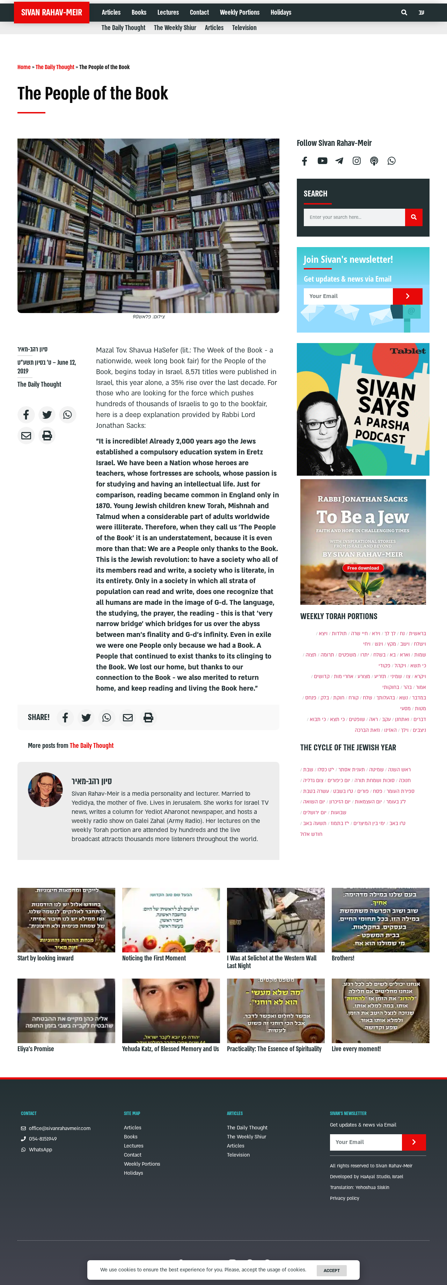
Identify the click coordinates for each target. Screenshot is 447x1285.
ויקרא (420, 676)
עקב (386, 719)
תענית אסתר (351, 769)
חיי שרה (359, 633)
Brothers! (343, 958)
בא (393, 655)
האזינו (390, 730)
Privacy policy (344, 1198)
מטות (420, 708)
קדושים (322, 676)
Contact (199, 12)
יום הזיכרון (340, 802)
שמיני (396, 676)
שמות (420, 655)
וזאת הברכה (367, 730)
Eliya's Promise (35, 1049)
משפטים (347, 655)
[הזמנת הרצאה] (363, 409)
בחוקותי (390, 687)
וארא (405, 655)
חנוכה (405, 780)
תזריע (380, 676)
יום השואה (314, 802)
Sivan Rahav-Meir (51, 12)
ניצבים (419, 730)
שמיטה (376, 769)
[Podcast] (374, 160)
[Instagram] (357, 160)
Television (244, 27)
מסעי (405, 708)
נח (402, 633)
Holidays (281, 12)
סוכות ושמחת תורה (374, 780)
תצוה (311, 655)
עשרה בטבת (316, 791)
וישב (405, 644)
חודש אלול (311, 834)
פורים (363, 791)
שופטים (357, 719)
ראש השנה (399, 769)
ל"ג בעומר (396, 802)
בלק (325, 698)
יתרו (364, 655)
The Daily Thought (123, 27)
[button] (404, 12)
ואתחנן (402, 719)
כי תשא (418, 665)
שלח (367, 698)
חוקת (338, 698)
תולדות (339, 633)
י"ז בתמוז (340, 823)
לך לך (390, 633)
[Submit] (408, 296)
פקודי (384, 665)
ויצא (323, 633)
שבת (308, 769)
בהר (407, 687)
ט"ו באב (397, 823)
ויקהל (400, 665)
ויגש (379, 644)
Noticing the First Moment (154, 958)
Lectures (168, 12)
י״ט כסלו (325, 769)
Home (24, 67)
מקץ (391, 644)
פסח (377, 791)
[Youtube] (322, 160)
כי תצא (337, 719)
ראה (373, 719)
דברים (419, 719)
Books (139, 12)
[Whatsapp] (391, 160)
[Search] (414, 217)
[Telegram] (339, 160)
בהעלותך (385, 698)
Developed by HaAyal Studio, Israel (366, 1177)
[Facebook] (304, 160)
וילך (405, 730)
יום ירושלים (315, 812)
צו (408, 676)
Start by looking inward (45, 958)
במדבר (419, 698)
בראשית (417, 633)
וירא (376, 633)
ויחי (367, 644)
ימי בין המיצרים (369, 823)
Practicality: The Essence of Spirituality (274, 1049)
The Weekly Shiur (175, 27)
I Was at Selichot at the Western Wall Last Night (271, 962)
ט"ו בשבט (343, 791)
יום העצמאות (368, 802)
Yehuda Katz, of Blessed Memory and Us (170, 1049)
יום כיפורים (339, 780)
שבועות (338, 812)
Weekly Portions (239, 12)
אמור (421, 687)
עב (421, 12)
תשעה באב (315, 823)
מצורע (364, 676)
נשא (403, 698)
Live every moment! (356, 1049)
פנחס (310, 698)
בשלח (379, 655)
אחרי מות (343, 676)
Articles (111, 12)
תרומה (327, 655)
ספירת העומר (401, 791)
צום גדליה (313, 780)
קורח (354, 698)
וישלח (420, 644)
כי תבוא (318, 719)
